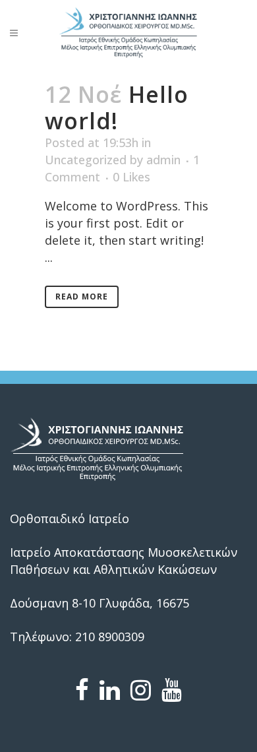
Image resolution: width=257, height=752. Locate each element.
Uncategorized (86, 160)
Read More (81, 296)
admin (163, 160)
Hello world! (116, 107)
